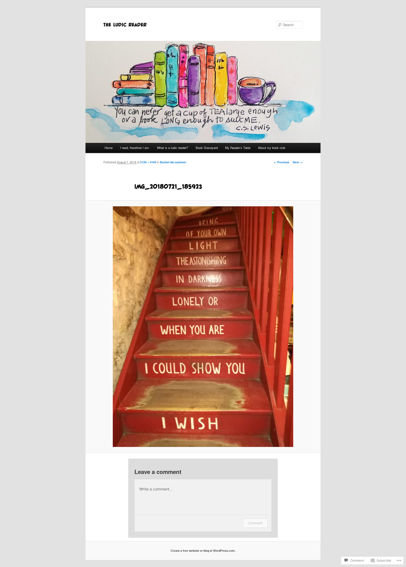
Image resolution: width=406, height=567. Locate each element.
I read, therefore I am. (135, 147)
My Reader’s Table (237, 147)
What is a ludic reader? (172, 147)
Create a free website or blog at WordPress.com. (203, 550)
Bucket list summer (173, 162)
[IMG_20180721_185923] (203, 326)
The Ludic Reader (125, 24)
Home (109, 147)
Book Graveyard (207, 147)
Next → (298, 162)
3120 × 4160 (148, 162)
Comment (255, 523)
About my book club (271, 147)
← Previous (281, 162)
